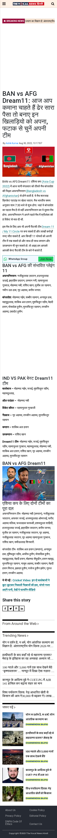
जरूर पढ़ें (7, 707)
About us (10, 810)
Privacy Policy (13, 815)
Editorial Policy (37, 815)
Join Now (46, 259)
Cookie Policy (37, 810)
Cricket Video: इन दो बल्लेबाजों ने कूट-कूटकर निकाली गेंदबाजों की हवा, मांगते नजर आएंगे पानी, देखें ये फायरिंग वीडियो (26, 585)
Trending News (14, 635)
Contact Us (35, 824)
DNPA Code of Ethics (13, 823)
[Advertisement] (28, 54)
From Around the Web (19, 624)
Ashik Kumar (12, 143)
